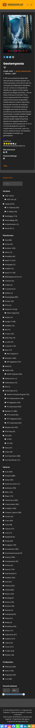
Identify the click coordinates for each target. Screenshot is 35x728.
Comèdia (10, 508)
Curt (8, 679)
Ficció (8, 582)
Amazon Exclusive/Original (18, 394)
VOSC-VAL (11, 199)
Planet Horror (11, 378)
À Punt (9, 244)
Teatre (9, 643)
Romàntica (10, 626)
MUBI (8, 366)
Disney (9, 541)
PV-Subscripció (14, 407)
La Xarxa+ (10, 346)
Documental (11, 549)
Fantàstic (10, 578)
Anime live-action (12, 484)
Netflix (9, 370)
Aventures (10, 488)
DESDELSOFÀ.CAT (14, 710)
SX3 (8, 436)
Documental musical (13, 553)
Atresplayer (10, 265)
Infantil (9, 590)
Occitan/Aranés (12, 224)
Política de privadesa (18, 712)
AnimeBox (10, 256)
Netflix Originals (14, 374)
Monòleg (9, 598)
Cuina (8, 525)
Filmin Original (13, 313)
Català (9, 204)
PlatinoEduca (11, 383)
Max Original (12, 354)
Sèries (9, 631)
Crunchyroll (10, 289)
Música (9, 602)
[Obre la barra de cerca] (27, 4)
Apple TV (10, 260)
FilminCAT (11, 309)
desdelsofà (10, 537)
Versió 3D (9, 228)
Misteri (9, 594)
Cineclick (9, 281)
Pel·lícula (10, 667)
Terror (9, 647)
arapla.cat (8, 719)
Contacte (29, 712)
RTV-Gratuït (12, 415)
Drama (10, 557)
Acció (18, 71)
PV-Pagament (13, 403)
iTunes (9, 334)
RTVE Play (10, 431)
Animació (10, 476)
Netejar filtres (8, 178)
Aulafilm (9, 269)
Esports (9, 569)
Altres (8, 252)
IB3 (7, 330)
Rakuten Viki (11, 427)
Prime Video (11, 391)
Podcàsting (10, 614)
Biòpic (9, 496)
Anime (9, 480)
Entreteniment (11, 561)
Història (9, 586)
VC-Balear (12, 212)
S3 (9, 439)
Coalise (8, 285)
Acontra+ (10, 248)
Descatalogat (11, 297)
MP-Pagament (14, 362)
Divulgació (10, 545)
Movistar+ (10, 358)
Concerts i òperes (13, 512)
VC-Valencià (13, 208)
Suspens (10, 639)
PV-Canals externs (15, 398)
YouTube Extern (12, 456)
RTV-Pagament (14, 419)
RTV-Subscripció (14, 423)
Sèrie (9, 671)
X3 (9, 443)
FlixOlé (9, 317)
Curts (8, 533)
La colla (9, 342)
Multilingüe (11, 216)
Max (8, 350)
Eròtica (9, 565)
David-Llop (24, 721)
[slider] (3, 694)
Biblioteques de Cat (13, 277)
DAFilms (9, 293)
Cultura (9, 529)
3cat (8, 240)
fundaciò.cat (18, 717)
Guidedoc (9, 326)
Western (9, 655)
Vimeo (8, 452)
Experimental (10, 573)
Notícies (9, 610)
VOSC (9, 196)
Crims (9, 521)
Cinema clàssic (12, 504)
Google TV (10, 322)
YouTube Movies (12, 460)
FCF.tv (8, 305)
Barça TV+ (10, 273)
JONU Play (10, 338)
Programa (10, 675)
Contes (9, 516)
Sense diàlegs (11, 220)
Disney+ (9, 301)
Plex (7, 387)
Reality (8, 622)
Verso (8, 448)
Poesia (9, 618)
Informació (18, 714)
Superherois (11, 635)
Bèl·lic (9, 492)
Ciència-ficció (26, 71)
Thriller (9, 651)
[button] (4, 57)
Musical (9, 606)
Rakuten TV (11, 411)
